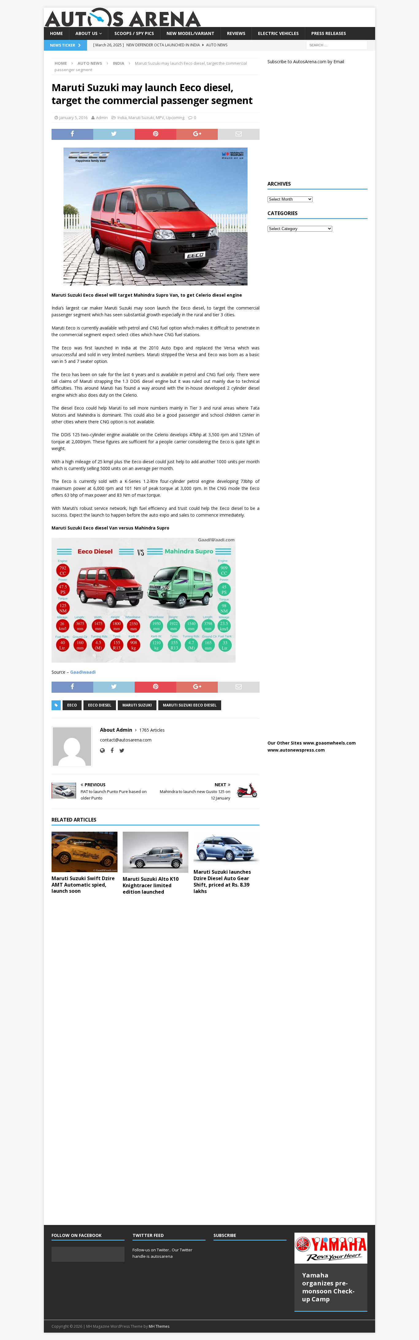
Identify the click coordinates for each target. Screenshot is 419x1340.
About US (86, 33)
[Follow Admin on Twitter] (120, 750)
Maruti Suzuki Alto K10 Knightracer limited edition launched (151, 885)
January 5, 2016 (73, 117)
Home (56, 33)
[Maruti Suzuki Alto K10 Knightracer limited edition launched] (156, 852)
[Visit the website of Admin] (102, 750)
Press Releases (328, 33)
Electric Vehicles (278, 33)
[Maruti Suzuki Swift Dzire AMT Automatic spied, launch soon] (84, 852)
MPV (160, 117)
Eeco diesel (99, 705)
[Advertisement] (313, 125)
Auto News (90, 63)
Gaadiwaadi (83, 672)
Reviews (236, 33)
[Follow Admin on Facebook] (109, 750)
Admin (102, 117)
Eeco (72, 705)
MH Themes (159, 1326)
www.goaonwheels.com (329, 743)
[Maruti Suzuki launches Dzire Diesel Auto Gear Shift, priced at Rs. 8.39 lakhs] (226, 849)
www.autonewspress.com (296, 750)
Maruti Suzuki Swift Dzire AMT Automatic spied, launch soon (83, 885)
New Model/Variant (190, 33)
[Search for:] (336, 45)
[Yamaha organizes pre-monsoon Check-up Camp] (330, 1248)
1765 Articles (152, 730)
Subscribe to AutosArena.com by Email (305, 61)
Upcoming (175, 117)
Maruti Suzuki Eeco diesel (190, 705)
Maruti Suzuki (141, 117)
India (122, 117)
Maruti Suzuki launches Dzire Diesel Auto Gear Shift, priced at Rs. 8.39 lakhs (222, 881)
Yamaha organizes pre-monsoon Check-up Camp (328, 1287)
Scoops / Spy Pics (134, 33)
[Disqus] (155, 979)
